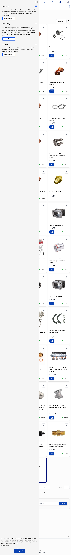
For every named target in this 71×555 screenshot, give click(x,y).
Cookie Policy (5, 545)
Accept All (19, 551)
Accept (19, 548)
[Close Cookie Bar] (36, 2)
